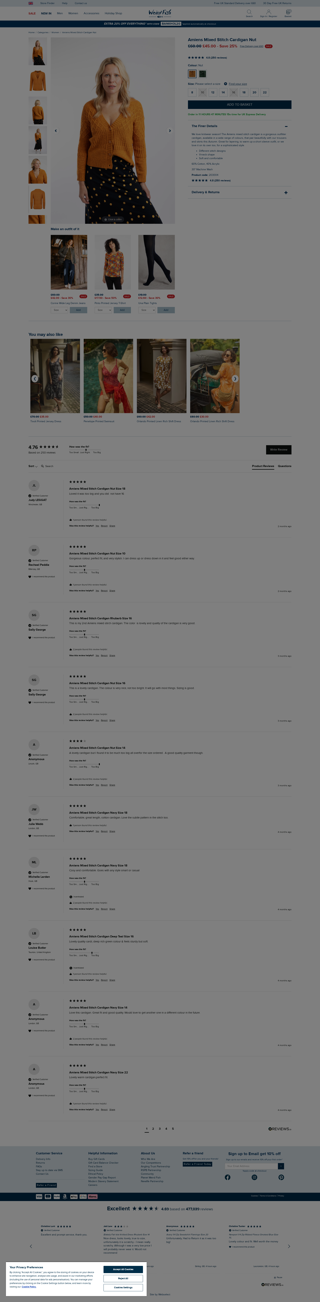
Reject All (123, 1278)
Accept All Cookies (123, 1269)
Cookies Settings (123, 1287)
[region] (76, 1279)
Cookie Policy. (29, 1286)
